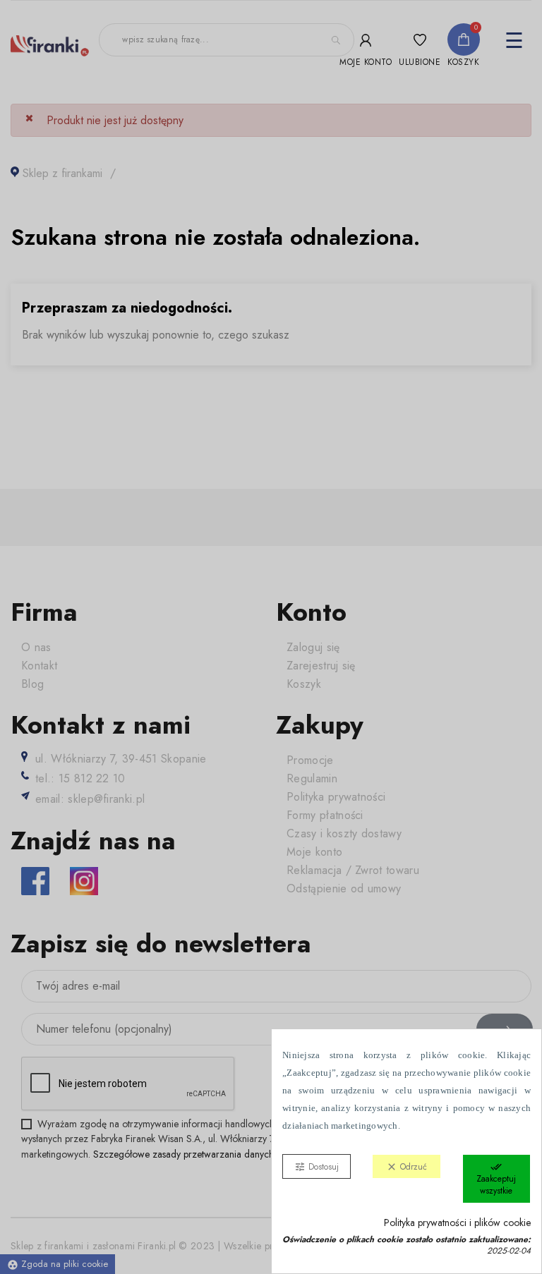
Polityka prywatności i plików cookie (457, 1223)
